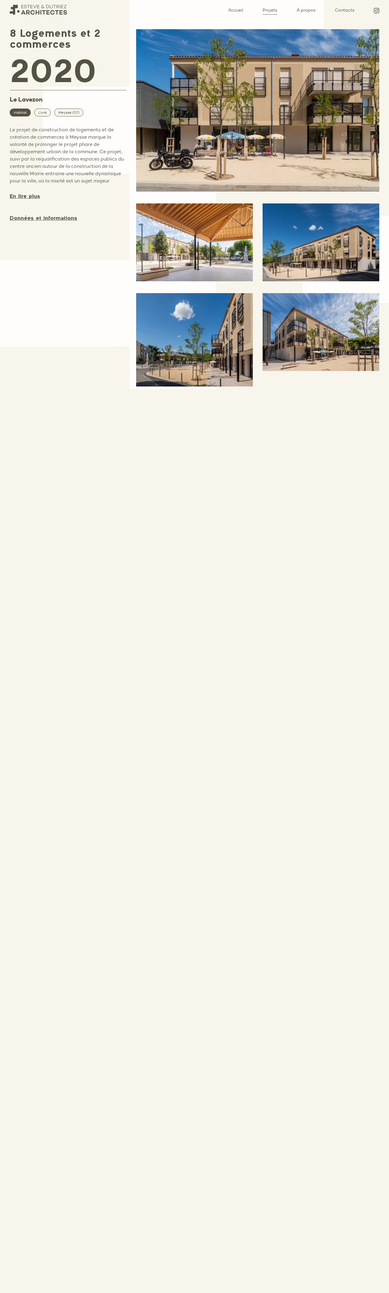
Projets (270, 10)
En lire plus (25, 196)
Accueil (235, 10)
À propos (306, 10)
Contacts (344, 10)
